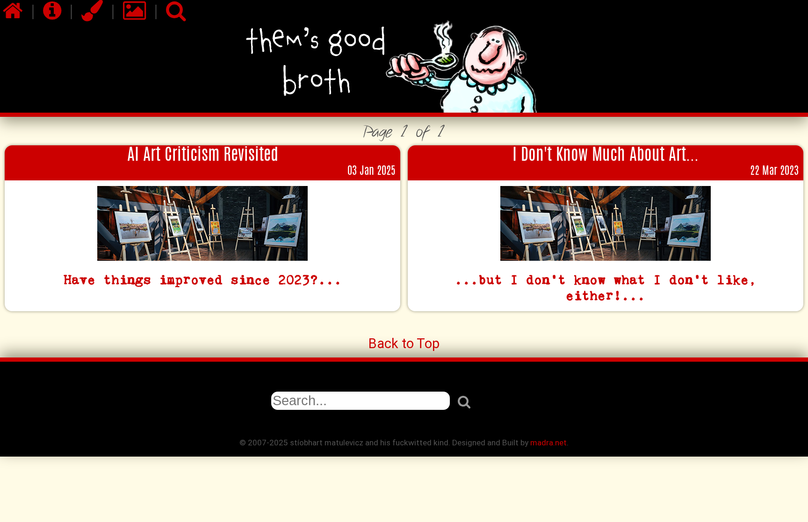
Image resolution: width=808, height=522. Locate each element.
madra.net (548, 442)
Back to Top (404, 343)
